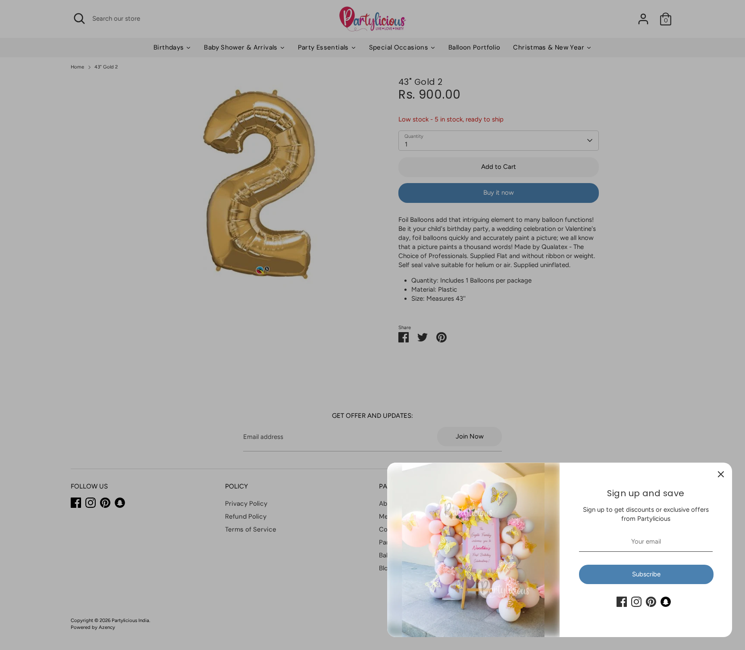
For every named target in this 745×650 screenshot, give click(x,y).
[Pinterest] (651, 602)
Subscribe (646, 574)
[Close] (720, 473)
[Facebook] (622, 602)
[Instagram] (636, 602)
